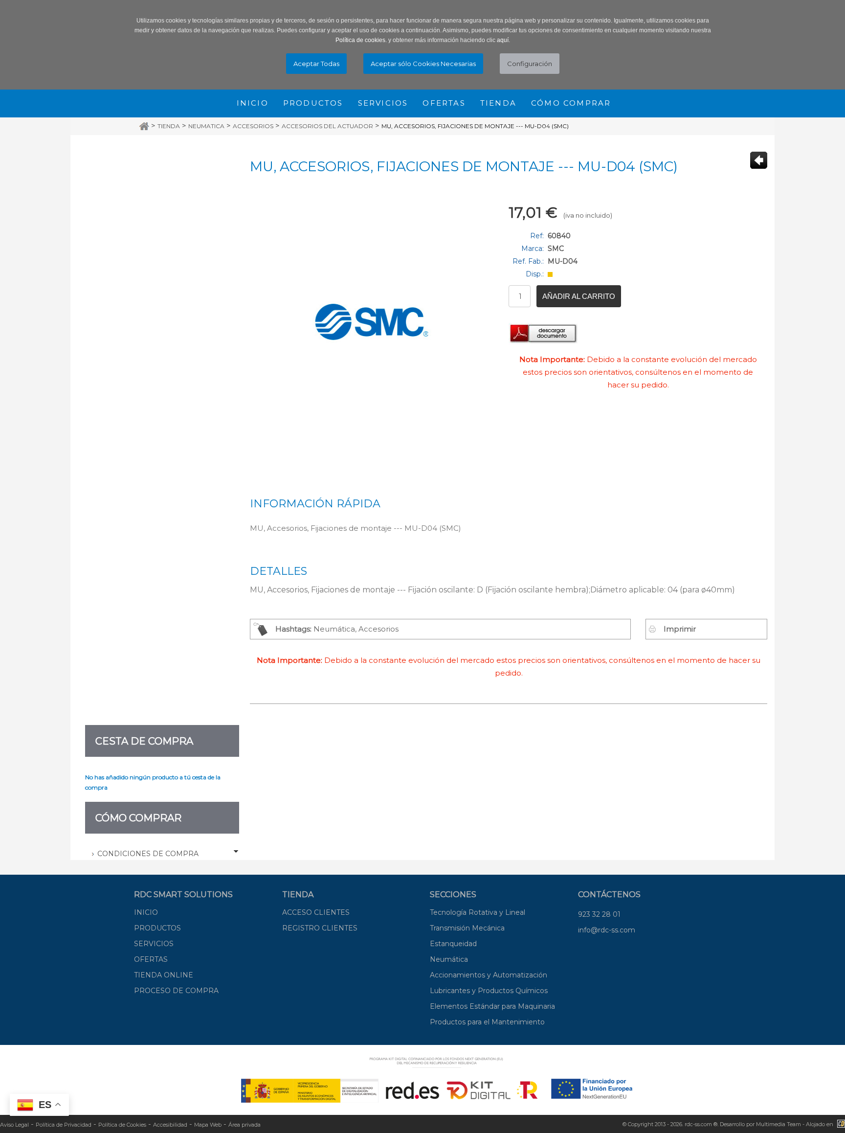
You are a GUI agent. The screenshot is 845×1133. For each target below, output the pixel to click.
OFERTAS (151, 959)
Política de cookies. (361, 40)
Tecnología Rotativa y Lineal (477, 912)
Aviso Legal (14, 1124)
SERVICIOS (154, 943)
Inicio (252, 103)
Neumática (449, 959)
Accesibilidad (170, 1124)
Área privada (244, 1124)
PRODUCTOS (157, 928)
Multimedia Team (778, 1124)
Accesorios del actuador (327, 126)
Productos (313, 103)
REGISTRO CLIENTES (319, 928)
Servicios (383, 103)
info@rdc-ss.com (606, 930)
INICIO (146, 912)
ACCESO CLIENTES (316, 912)
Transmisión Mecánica (467, 928)
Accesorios (253, 126)
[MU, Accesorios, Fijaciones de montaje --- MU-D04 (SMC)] (372, 322)
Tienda (498, 103)
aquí (503, 40)
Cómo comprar (571, 103)
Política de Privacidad (63, 1124)
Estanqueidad (453, 943)
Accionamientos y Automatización (488, 975)
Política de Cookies (122, 1124)
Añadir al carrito (578, 296)
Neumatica (206, 126)
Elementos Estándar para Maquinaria (492, 1006)
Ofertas (443, 103)
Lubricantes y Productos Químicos (489, 990)
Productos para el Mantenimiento (487, 1022)
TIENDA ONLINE (163, 975)
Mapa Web (208, 1124)
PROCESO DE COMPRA (176, 990)
